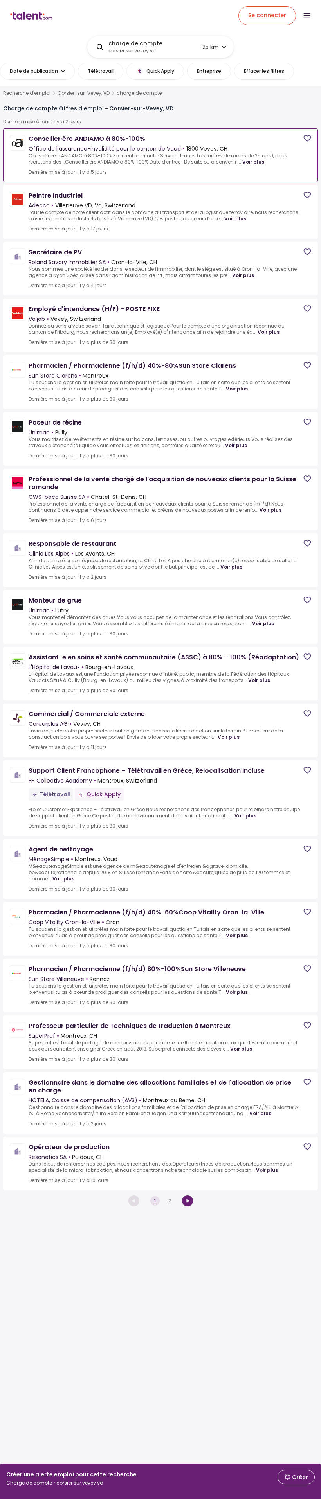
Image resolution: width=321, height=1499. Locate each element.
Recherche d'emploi (26, 93)
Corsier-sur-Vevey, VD (84, 93)
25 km (210, 47)
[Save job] (307, 138)
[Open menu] (307, 15)
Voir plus (253, 161)
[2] (187, 1200)
